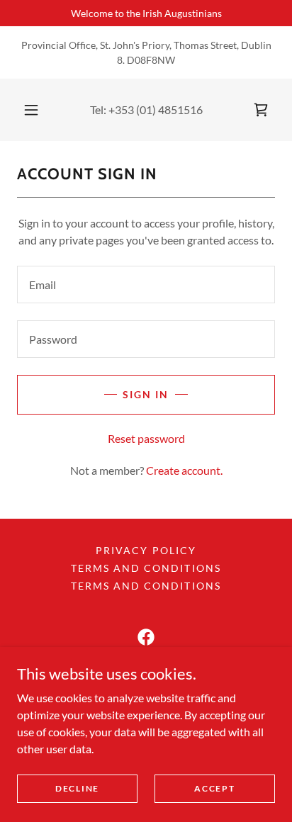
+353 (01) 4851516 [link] (155, 109)
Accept (214, 788)
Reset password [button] (146, 438)
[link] (261, 110)
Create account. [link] (184, 470)
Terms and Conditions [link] (145, 568)
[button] (31, 110)
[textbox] (146, 284)
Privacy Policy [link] (146, 550)
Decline (77, 788)
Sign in (146, 394)
